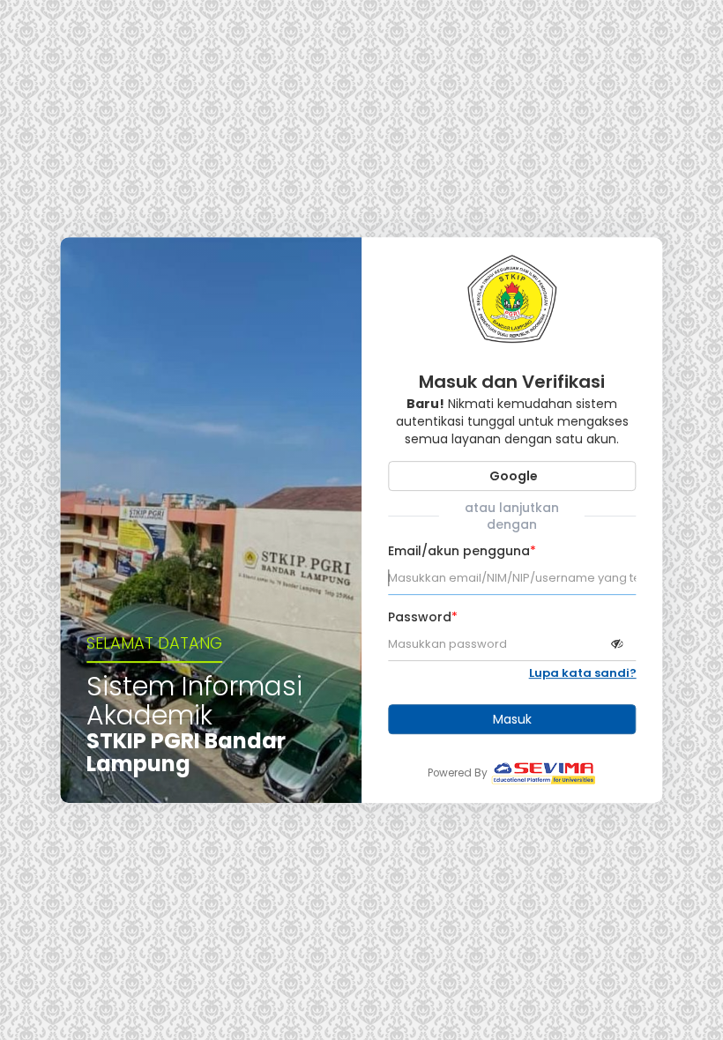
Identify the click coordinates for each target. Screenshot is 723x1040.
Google (512, 476)
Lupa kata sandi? (583, 673)
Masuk (512, 719)
